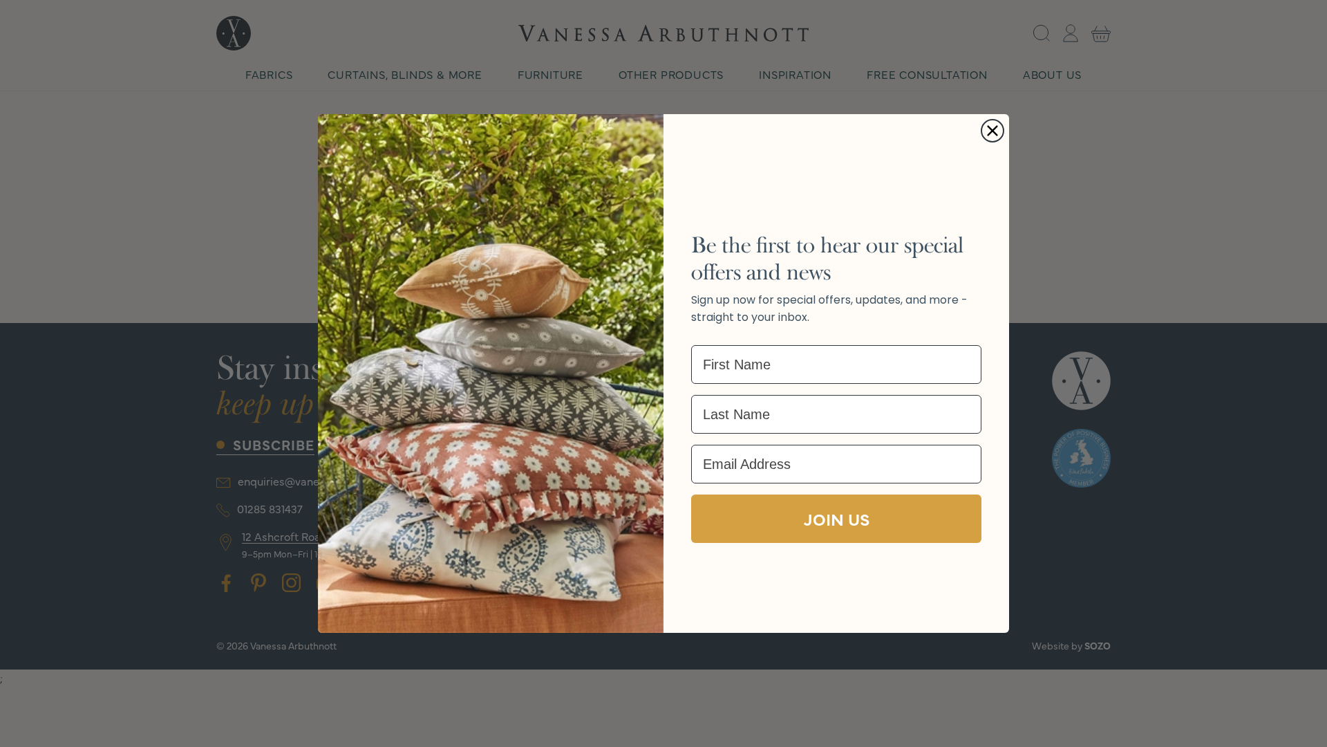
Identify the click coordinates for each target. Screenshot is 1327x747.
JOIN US (836, 518)
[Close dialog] (992, 131)
